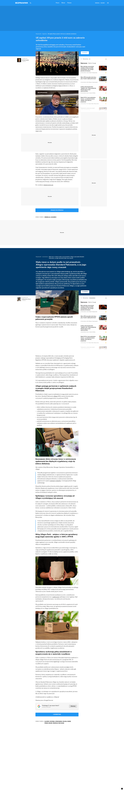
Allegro (55, 396)
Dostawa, (52, 721)
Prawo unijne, (48, 723)
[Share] (106, 59)
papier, (69, 721)
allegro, (46, 721)
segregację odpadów (55, 480)
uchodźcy (53, 217)
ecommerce (85, 291)
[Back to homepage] (21, 3)
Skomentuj (86, 59)
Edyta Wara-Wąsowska (94, 103)
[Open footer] (122, 789)
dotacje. (59, 179)
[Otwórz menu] (107, 2)
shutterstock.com (48, 185)
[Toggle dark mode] (30, 2)
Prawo (57, 2)
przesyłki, (55, 723)
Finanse (69, 2)
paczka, (65, 721)
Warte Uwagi (92, 63)
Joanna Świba (92, 93)
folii (68, 667)
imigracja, (47, 217)
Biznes (63, 2)
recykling (61, 723)
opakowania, (58, 721)
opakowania (55, 597)
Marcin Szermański (93, 82)
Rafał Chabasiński (93, 72)
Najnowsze (84, 63)
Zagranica (84, 52)
